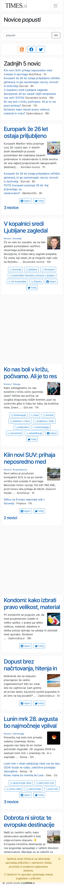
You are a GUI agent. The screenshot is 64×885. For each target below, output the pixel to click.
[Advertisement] (32, 329)
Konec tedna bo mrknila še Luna (23, 775)
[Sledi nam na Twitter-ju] (41, 49)
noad (35, 415)
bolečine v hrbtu (21, 421)
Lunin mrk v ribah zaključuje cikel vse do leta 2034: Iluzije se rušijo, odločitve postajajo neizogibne (32, 767)
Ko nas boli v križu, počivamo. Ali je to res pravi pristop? (30, 376)
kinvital (49, 415)
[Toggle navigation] (55, 5)
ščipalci (37, 281)
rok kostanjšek (18, 281)
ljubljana (32, 269)
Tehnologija (18, 733)
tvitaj (40, 200)
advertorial (16, 433)
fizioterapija (19, 415)
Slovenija (17, 238)
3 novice (11, 207)
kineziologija (42, 427)
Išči (56, 35)
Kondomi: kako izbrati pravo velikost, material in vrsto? (32, 607)
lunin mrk (53, 788)
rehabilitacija (35, 433)
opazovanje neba (21, 782)
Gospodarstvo (20, 469)
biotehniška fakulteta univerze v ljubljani (33, 275)
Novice (7, 238)
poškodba (23, 427)
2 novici (10, 517)
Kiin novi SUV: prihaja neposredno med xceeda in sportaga (29, 461)
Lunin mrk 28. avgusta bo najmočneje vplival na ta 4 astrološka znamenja (31, 729)
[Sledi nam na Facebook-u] (31, 49)
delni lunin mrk (46, 782)
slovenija (16, 269)
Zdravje (16, 384)
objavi (26, 200)
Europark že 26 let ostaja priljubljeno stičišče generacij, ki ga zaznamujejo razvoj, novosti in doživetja (32, 82)
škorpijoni (49, 269)
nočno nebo (14, 788)
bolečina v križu (45, 421)
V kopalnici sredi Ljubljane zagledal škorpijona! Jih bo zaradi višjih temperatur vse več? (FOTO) (30, 93)
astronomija (34, 788)
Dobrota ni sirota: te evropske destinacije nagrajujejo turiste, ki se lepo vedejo (29, 828)
